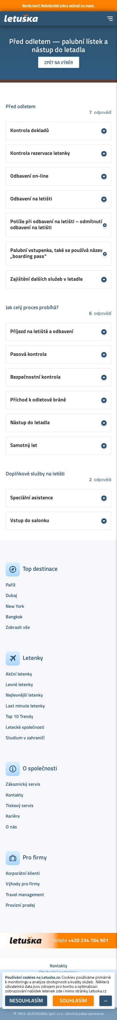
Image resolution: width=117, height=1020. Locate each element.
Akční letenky (19, 673)
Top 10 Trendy (19, 716)
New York (15, 606)
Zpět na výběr (58, 62)
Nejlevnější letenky (24, 694)
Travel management (25, 894)
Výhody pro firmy (23, 883)
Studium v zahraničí (25, 737)
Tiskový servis (20, 805)
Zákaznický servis (23, 784)
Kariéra (13, 815)
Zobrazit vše (18, 627)
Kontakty (14, 794)
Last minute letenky (25, 705)
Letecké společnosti (25, 727)
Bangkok (14, 616)
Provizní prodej (20, 905)
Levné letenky (19, 684)
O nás (11, 826)
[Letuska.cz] (21, 19)
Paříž (10, 584)
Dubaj (11, 595)
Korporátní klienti (23, 873)
